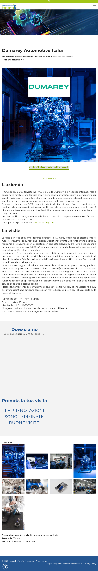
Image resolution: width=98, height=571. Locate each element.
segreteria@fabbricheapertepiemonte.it (64, 564)
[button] (5, 566)
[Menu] (94, 6)
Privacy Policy (90, 564)
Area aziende (41, 561)
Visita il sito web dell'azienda (49, 167)
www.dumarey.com (44, 222)
